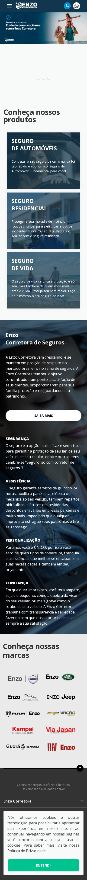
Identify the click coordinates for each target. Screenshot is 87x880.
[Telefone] (67, 5)
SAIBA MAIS (43, 415)
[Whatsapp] (76, 5)
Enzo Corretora (17, 801)
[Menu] (9, 6)
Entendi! (43, 865)
